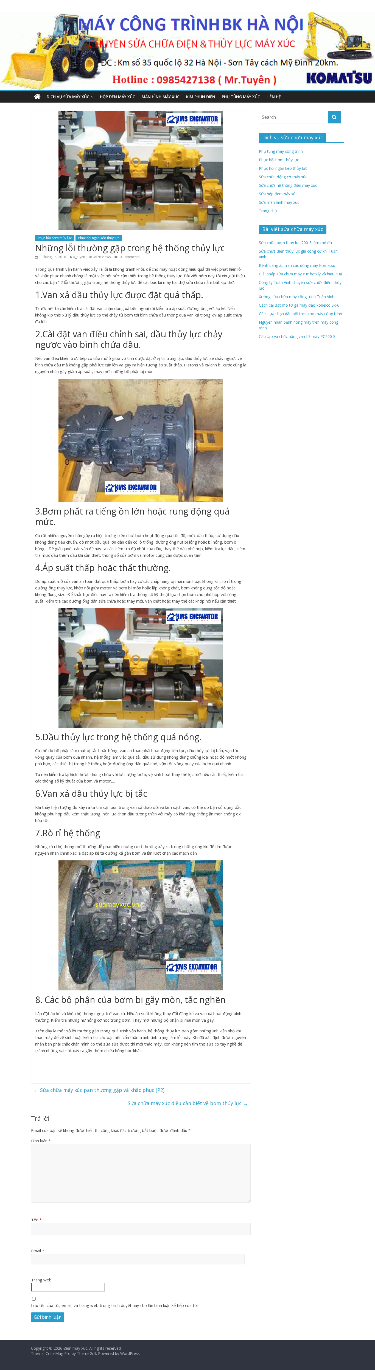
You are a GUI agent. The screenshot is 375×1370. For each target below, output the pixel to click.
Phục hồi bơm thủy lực (55, 238)
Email (37, 1250)
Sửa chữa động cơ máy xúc (283, 176)
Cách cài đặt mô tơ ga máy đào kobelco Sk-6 (299, 305)
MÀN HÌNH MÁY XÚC (161, 96)
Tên (36, 1219)
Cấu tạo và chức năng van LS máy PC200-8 (297, 336)
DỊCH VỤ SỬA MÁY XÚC (68, 96)
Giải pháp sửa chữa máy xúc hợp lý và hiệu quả (300, 273)
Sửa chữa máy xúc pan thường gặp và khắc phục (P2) (99, 1090)
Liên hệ (274, 96)
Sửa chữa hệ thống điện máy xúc (288, 185)
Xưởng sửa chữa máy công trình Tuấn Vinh (296, 296)
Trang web (41, 1280)
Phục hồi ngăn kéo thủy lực (98, 238)
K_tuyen (79, 257)
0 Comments (129, 257)
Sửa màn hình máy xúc (279, 202)
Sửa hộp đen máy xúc (278, 193)
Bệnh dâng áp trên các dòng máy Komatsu (297, 265)
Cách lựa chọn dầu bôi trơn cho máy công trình (300, 313)
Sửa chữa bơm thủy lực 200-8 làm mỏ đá (295, 242)
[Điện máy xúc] (37, 97)
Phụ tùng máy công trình (281, 151)
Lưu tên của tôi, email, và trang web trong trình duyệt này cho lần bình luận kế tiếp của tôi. (114, 1305)
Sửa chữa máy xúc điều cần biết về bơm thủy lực (188, 1103)
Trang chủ (268, 210)
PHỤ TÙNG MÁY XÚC (241, 96)
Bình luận (41, 1140)
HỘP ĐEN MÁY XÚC (117, 96)
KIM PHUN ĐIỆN (200, 96)
